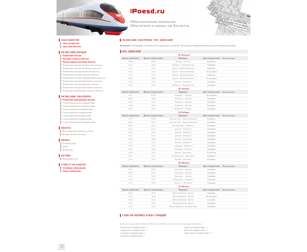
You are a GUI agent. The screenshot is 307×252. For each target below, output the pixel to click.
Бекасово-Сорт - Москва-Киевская (183, 119)
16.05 (130, 139)
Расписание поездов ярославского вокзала (83, 90)
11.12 (153, 68)
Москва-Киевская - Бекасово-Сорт (183, 206)
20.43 (153, 109)
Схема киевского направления (77, 112)
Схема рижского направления (77, 119)
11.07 (131, 196)
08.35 (153, 61)
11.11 (130, 68)
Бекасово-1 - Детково (183, 169)
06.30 (130, 126)
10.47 (153, 132)
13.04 (153, 102)
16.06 (153, 139)
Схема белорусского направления (79, 103)
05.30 (153, 173)
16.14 (153, 200)
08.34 (130, 61)
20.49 (130, 78)
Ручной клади (69, 143)
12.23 (130, 72)
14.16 (153, 176)
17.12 (130, 142)
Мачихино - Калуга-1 (183, 149)
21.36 (153, 206)
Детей (65, 146)
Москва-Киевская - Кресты (183, 193)
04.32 (130, 169)
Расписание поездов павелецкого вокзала (82, 81)
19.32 (130, 146)
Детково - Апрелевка (183, 159)
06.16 (130, 122)
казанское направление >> (133, 233)
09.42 (130, 193)
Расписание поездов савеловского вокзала (83, 87)
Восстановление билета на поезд (78, 131)
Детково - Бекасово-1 (183, 82)
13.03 (130, 102)
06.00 (153, 119)
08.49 (130, 99)
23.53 (130, 159)
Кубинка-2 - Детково (183, 95)
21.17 (153, 82)
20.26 (153, 149)
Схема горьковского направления (79, 106)
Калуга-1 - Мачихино (183, 183)
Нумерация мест (70, 159)
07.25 (130, 95)
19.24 (130, 203)
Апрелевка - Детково (183, 173)
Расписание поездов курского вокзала (81, 74)
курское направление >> (196, 227)
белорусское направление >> (134, 227)
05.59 (130, 119)
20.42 (130, 109)
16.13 (130, 200)
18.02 (130, 105)
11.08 (153, 196)
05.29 (130, 173)
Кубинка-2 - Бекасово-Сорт (183, 65)
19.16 (153, 183)
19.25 (153, 203)
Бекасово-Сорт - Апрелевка (183, 156)
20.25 (130, 149)
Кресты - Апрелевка (183, 153)
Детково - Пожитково (183, 139)
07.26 (153, 95)
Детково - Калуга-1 (183, 61)
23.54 (153, 159)
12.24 (153, 72)
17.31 (153, 179)
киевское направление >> (132, 236)
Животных (68, 150)
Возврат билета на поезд (74, 134)
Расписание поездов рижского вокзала (81, 84)
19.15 (130, 183)
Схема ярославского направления (79, 122)
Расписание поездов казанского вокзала (82, 68)
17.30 (130, 179)
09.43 (153, 193)
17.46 (130, 75)
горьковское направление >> (134, 230)
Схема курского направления (77, 115)
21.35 (130, 206)
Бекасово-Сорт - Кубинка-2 (183, 126)
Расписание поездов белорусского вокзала (83, 65)
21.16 (130, 82)
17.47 (153, 75)
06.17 (153, 122)
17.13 (153, 142)
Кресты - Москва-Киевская (183, 68)
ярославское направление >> (198, 233)
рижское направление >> (196, 230)
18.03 (153, 105)
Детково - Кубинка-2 (183, 129)
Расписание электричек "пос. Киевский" (148, 40)
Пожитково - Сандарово (183, 179)
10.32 (153, 65)
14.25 (130, 136)
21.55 (130, 85)
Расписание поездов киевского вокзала (81, 71)
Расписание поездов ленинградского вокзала (84, 78)
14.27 (153, 136)
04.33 (153, 169)
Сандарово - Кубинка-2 (183, 146)
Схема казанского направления (78, 109)
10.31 (130, 65)
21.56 (153, 85)
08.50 (153, 99)
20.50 (153, 78)
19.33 (153, 146)
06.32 (153, 126)
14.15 (130, 176)
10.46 (130, 132)
